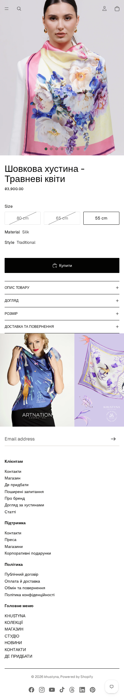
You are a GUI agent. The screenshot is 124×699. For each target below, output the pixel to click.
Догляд (11, 300)
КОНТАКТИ (15, 649)
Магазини (14, 546)
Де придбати (17, 485)
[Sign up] (113, 439)
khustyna (51, 676)
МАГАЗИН (14, 629)
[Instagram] (41, 689)
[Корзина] (117, 8)
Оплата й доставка (22, 581)
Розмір (11, 313)
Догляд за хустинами (24, 505)
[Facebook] (31, 689)
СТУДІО (12, 636)
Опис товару (17, 287)
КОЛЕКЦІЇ (14, 622)
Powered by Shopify (76, 676)
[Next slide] (113, 380)
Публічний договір (21, 574)
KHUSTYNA (15, 615)
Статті (10, 511)
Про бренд (15, 498)
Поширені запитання (24, 491)
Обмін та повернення (25, 587)
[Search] (19, 8)
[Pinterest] (92, 689)
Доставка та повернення (29, 326)
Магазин (12, 478)
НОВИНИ (13, 642)
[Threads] (72, 689)
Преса (10, 539)
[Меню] (6, 8)
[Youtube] (51, 689)
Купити (65, 265)
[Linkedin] (82, 689)
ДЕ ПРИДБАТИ (18, 656)
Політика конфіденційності (30, 594)
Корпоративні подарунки (28, 553)
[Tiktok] (62, 689)
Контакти (13, 471)
